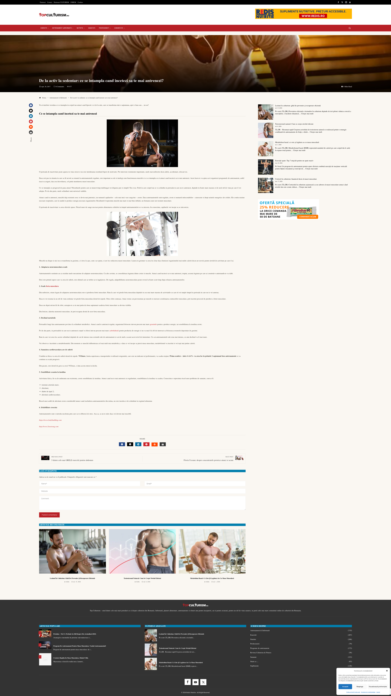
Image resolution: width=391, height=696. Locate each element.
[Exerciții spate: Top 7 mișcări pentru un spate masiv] (265, 167)
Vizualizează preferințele (378, 687)
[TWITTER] (130, 444)
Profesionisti (301, 643)
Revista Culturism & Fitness (301, 652)
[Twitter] (31, 111)
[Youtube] (195, 682)
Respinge (360, 687)
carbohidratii (114, 330)
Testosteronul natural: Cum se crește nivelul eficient (142, 578)
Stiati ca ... (301, 661)
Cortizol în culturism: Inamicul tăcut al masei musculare (296, 179)
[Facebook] (31, 105)
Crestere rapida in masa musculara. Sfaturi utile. (70, 658)
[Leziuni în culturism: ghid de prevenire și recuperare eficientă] (265, 112)
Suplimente (301, 666)
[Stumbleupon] (31, 127)
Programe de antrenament (301, 648)
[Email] (31, 132)
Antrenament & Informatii (301, 630)
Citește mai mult (307, 113)
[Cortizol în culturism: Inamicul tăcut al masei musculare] (265, 185)
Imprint (378, 692)
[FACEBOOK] (122, 444)
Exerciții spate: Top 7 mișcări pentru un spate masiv (294, 160)
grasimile (153, 324)
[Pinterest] (31, 121)
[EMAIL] (163, 444)
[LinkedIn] (31, 116)
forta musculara (52, 286)
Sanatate (301, 657)
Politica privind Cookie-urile (353, 692)
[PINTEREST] (146, 444)
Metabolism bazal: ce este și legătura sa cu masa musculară (212, 578)
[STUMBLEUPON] (155, 444)
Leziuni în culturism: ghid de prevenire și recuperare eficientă (72, 578)
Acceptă (345, 687)
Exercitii (301, 635)
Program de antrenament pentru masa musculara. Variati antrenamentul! (79, 646)
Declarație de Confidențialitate (368, 692)
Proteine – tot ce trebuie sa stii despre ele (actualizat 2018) (74, 634)
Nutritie (301, 639)
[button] (387, 671)
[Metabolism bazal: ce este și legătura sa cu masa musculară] (265, 148)
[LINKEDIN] (138, 444)
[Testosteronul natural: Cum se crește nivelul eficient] (265, 130)
